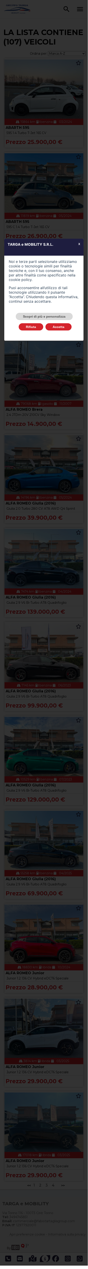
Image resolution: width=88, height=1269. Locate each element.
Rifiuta (31, 327)
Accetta (58, 327)
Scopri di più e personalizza (44, 316)
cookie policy (20, 279)
